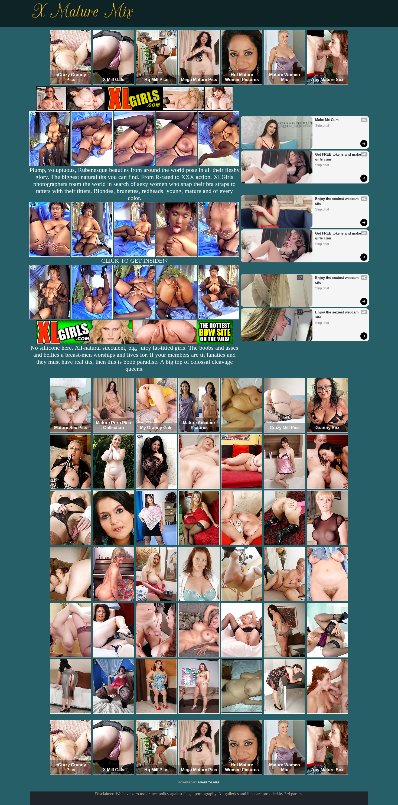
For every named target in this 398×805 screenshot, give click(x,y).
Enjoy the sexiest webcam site (337, 201)
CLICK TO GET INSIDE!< (134, 260)
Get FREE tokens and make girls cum (338, 156)
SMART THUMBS (209, 782)
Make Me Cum (327, 120)
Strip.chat (322, 126)
